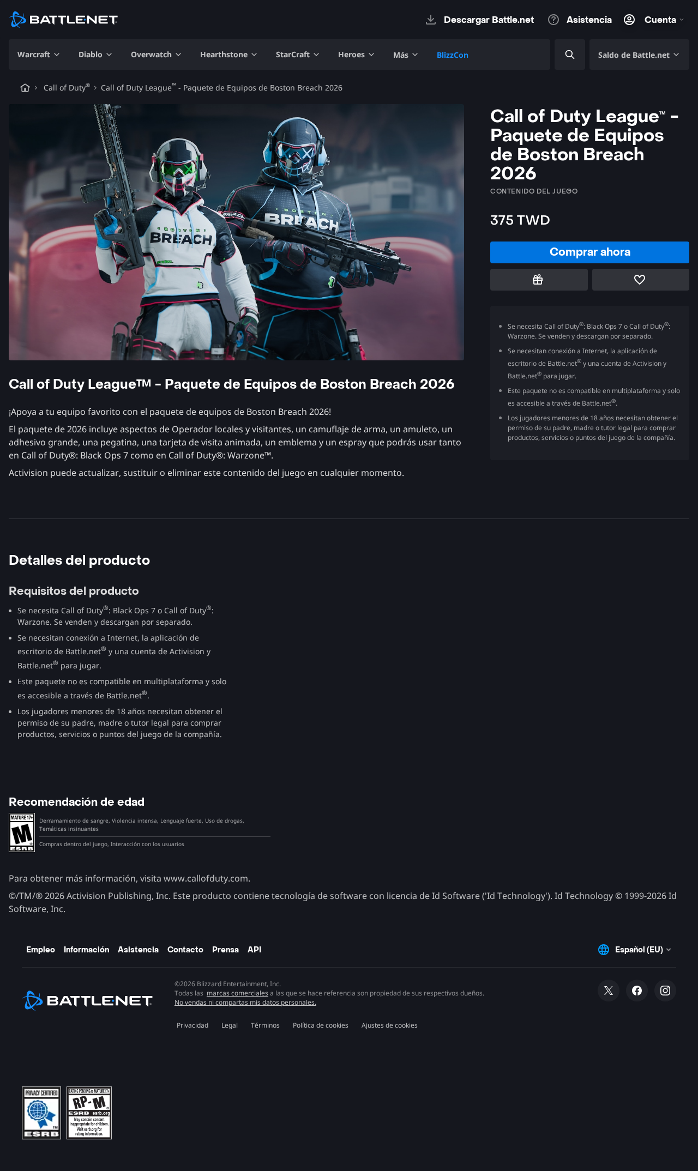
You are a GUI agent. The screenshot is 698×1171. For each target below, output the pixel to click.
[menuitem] (39, 54)
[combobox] (560, 55)
